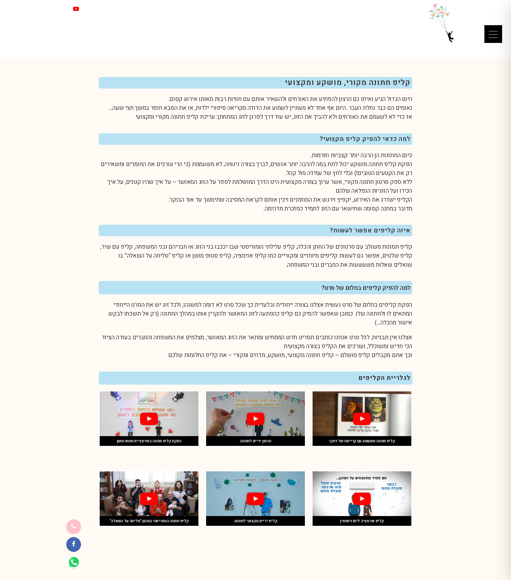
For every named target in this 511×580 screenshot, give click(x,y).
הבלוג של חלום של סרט (116, 17)
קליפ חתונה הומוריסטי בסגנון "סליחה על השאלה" (148, 521)
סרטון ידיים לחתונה (255, 441)
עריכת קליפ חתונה (193, 117)
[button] (362, 419)
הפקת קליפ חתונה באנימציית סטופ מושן (149, 441)
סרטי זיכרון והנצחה (314, 17)
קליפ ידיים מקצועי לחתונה (255, 521)
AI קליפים (347, 17)
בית (402, 17)
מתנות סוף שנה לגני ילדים (267, 17)
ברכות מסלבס (187, 17)
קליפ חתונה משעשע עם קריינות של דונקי (362, 441)
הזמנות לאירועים (221, 17)
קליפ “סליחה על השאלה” (154, 255)
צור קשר (122, 9)
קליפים (386, 17)
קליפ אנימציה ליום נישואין (362, 521)
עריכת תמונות (156, 17)
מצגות (367, 17)
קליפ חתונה (319, 355)
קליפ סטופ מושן (211, 255)
